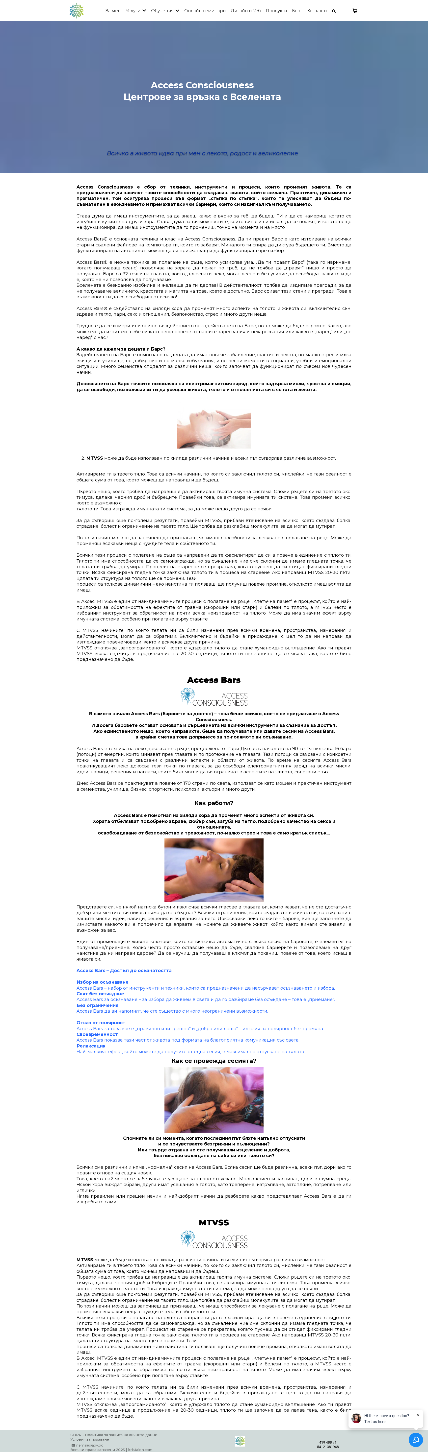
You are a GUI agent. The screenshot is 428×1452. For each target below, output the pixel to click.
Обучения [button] (163, 10)
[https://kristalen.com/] (76, 10)
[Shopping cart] (354, 10)
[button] (143, 10)
